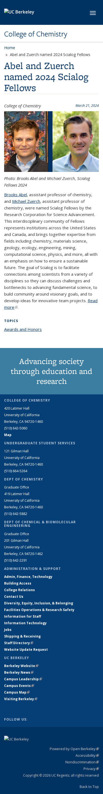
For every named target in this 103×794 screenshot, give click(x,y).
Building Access (17, 583)
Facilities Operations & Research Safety (39, 609)
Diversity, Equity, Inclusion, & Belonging (38, 603)
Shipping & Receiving (22, 636)
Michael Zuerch (26, 201)
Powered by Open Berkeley (74, 748)
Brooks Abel (15, 194)
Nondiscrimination (82, 762)
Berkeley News (19, 672)
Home (9, 47)
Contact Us (13, 596)
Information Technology (25, 623)
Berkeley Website (21, 665)
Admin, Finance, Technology (28, 576)
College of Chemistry (35, 34)
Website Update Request (26, 649)
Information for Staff (22, 616)
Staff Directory (18, 643)
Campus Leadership (23, 679)
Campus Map (17, 692)
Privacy (91, 768)
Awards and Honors (23, 329)
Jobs (8, 629)
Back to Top (89, 786)
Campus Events (19, 685)
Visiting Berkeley (20, 699)
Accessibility (87, 755)
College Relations (19, 590)
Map (8, 434)
